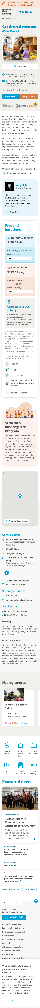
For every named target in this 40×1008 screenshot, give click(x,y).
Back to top (36, 901)
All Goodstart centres (11, 924)
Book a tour (10, 96)
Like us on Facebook (6, 572)
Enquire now (29, 96)
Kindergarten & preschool (13, 932)
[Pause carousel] (5, 40)
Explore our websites (11, 903)
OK (12, 1000)
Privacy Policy (21, 993)
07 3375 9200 (12, 549)
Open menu (36, 12)
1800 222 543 (25, 11)
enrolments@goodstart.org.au (19, 600)
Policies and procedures (12, 939)
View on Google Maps (18, 521)
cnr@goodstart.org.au (15, 554)
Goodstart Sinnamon (15, 706)
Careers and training (11, 950)
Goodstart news (14, 889)
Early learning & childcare (13, 928)
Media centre (8, 935)
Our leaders (7, 943)
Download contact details (17, 581)
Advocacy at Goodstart (12, 947)
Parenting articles (29, 889)
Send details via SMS (15, 585)
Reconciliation (8, 954)
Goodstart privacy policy (13, 958)
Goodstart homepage (7, 12)
